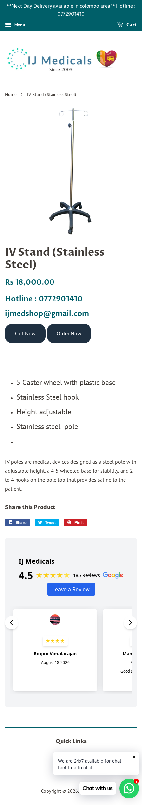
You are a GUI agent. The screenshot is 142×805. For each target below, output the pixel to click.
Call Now (25, 333)
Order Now (69, 333)
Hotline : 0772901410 (44, 299)
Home (11, 95)
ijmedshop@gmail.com (47, 314)
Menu (19, 25)
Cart (131, 25)
